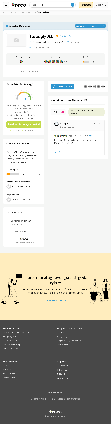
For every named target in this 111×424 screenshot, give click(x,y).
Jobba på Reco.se (10, 374)
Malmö (53, 399)
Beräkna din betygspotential (24, 124)
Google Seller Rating (11, 345)
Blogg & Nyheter (9, 337)
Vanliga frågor (63, 337)
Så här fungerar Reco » (55, 300)
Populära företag (73, 399)
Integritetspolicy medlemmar (69, 341)
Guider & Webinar (10, 341)
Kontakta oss (62, 332)
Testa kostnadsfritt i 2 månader (16, 332)
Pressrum (7, 369)
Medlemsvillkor (9, 378)
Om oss (6, 365)
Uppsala (61, 399)
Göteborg (45, 399)
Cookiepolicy (62, 345)
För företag (86, 5)
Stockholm (35, 399)
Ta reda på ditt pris (10, 349)
